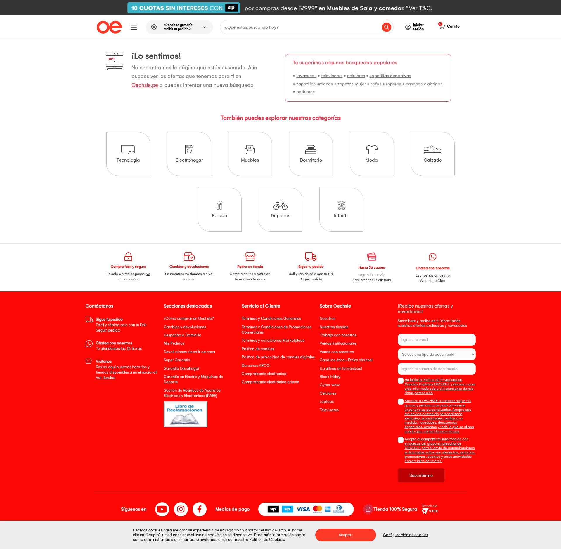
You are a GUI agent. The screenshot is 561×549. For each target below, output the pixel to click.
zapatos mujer (351, 84)
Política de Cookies (266, 539)
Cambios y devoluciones (185, 327)
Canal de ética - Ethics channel (346, 360)
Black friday (330, 376)
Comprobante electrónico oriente (270, 382)
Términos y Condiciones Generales (271, 318)
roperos (393, 84)
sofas (375, 84)
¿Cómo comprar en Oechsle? (189, 318)
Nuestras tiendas (334, 327)
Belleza (219, 215)
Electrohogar (189, 160)
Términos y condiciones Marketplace (273, 340)
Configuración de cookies (405, 535)
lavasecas (306, 75)
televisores (331, 75)
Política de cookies (258, 349)
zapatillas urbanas (314, 84)
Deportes (280, 215)
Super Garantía (177, 360)
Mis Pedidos (174, 343)
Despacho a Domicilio (182, 335)
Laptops (327, 401)
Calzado (433, 160)
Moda (372, 160)
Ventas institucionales (338, 343)
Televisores (329, 410)
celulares (356, 75)
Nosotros (327, 318)
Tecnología (128, 160)
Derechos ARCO (255, 365)
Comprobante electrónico (264, 374)
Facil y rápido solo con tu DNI (121, 324)
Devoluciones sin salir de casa (189, 352)
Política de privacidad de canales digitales (278, 357)
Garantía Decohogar (182, 368)
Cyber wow (330, 385)
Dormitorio (311, 160)
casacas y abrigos (424, 84)
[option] (280, 7)
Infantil (341, 215)
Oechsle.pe (144, 85)
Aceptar (346, 535)
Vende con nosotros (337, 352)
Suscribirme (421, 475)
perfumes (305, 91)
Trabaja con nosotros (338, 335)
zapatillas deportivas (390, 75)
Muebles (250, 160)
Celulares (328, 393)
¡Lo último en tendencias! (341, 368)
